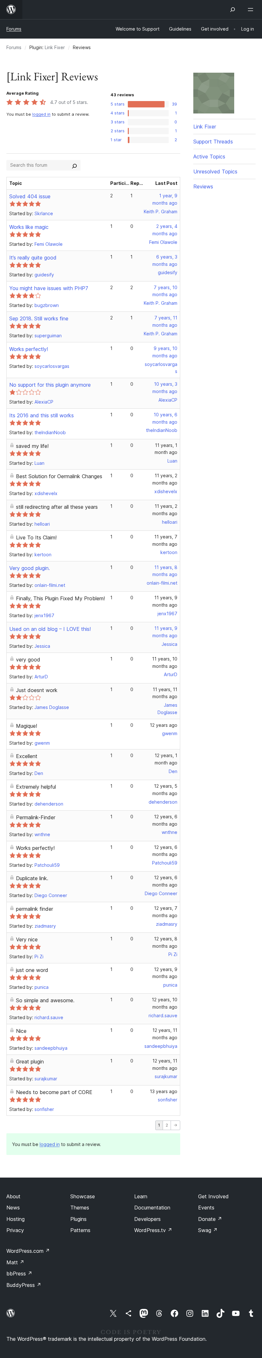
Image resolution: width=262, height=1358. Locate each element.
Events (206, 1207)
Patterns (80, 1230)
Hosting (15, 1219)
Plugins (78, 1219)
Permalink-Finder (35, 817)
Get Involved (213, 1196)
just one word (32, 970)
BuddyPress (23, 1285)
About (13, 1196)
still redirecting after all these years (57, 507)
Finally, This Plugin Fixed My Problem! (60, 598)
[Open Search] (233, 9)
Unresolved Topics (215, 171)
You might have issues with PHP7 (48, 288)
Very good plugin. (29, 568)
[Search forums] (74, 165)
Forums (13, 29)
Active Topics (209, 156)
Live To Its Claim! (36, 537)
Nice (21, 1031)
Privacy (15, 1230)
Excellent (26, 756)
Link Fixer (55, 47)
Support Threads (213, 141)
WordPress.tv (153, 1230)
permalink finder (34, 909)
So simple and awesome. (45, 1000)
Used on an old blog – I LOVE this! (50, 629)
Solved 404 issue (29, 196)
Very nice (27, 939)
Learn (140, 1196)
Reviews (203, 186)
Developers (147, 1219)
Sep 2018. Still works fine (38, 318)
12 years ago (163, 725)
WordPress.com (28, 1251)
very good (28, 659)
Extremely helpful (36, 787)
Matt (15, 1262)
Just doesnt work (37, 690)
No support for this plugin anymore (50, 385)
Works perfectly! (28, 349)
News (13, 1207)
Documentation (152, 1207)
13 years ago (163, 1091)
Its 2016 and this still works (41, 415)
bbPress (19, 1273)
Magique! (26, 726)
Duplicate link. (32, 878)
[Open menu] (252, 9)
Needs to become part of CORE (54, 1092)
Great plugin (30, 1061)
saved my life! (32, 446)
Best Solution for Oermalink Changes (59, 476)
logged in (41, 114)
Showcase (82, 1196)
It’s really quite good (33, 257)
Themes (79, 1207)
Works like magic (29, 227)
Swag (208, 1230)
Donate (210, 1219)
